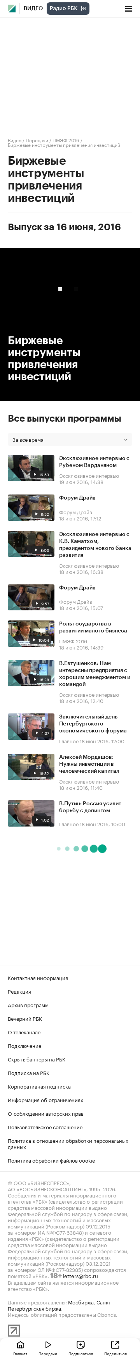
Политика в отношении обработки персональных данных (68, 1143)
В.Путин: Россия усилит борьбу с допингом (90, 807)
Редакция (19, 991)
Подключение (24, 1045)
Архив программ (28, 1004)
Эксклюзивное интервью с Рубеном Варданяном (94, 462)
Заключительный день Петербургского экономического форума (93, 724)
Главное (69, 740)
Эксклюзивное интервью (89, 475)
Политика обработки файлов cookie (51, 1160)
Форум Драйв (77, 498)
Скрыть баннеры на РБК (36, 1059)
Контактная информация (38, 977)
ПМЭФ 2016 (65, 139)
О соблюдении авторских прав (46, 1113)
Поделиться (115, 1353)
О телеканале (24, 1031)
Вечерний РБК (25, 1018)
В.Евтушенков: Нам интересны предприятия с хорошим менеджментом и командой (94, 674)
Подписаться (80, 1353)
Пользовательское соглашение (45, 1126)
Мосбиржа (81, 1302)
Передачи (37, 139)
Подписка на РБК (28, 1072)
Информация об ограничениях (45, 1099)
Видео (33, 8)
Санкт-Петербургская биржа (60, 1305)
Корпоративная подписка (39, 1086)
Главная (20, 1353)
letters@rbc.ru (80, 1275)
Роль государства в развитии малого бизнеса (93, 627)
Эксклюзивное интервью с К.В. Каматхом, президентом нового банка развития (95, 545)
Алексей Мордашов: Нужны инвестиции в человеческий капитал (89, 764)
